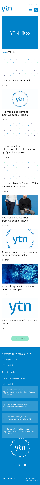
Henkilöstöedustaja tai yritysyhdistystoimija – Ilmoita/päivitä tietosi (21, 392)
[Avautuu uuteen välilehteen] (14, 465)
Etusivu (4, 52)
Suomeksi (32, 4)
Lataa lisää (20, 339)
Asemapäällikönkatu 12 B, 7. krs (13, 379)
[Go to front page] (20, 457)
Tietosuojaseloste (8, 478)
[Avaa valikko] (30, 10)
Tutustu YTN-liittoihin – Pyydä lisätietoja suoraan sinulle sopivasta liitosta (20, 431)
